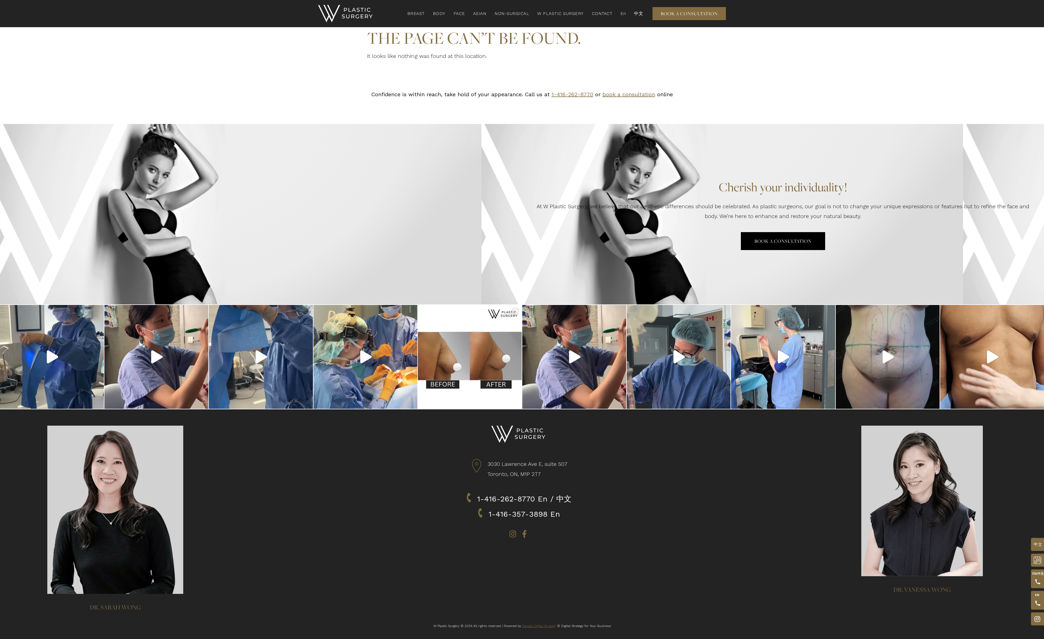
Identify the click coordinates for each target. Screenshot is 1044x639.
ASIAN (480, 13)
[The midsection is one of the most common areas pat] (261, 357)
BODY (439, 13)
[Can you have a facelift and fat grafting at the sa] (365, 357)
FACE (459, 13)
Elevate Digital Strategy (539, 626)
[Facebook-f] (524, 534)
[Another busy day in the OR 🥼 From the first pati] (574, 357)
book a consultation (628, 94)
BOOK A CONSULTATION (1036, 560)
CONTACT (602, 13)
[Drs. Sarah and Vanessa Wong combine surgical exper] (679, 357)
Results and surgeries (1036, 618)
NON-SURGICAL (512, 13)
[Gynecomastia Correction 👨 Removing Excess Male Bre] (992, 357)
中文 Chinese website (1037, 544)
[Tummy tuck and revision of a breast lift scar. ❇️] (888, 357)
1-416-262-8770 (572, 94)
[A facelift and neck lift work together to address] (156, 357)
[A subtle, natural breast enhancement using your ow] (52, 357)
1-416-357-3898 (518, 514)
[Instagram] (513, 534)
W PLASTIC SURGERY (560, 13)
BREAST (416, 13)
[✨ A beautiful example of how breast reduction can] (470, 357)
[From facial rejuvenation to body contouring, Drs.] (783, 357)
